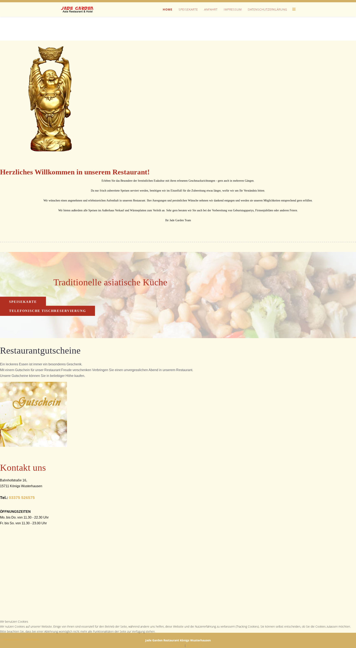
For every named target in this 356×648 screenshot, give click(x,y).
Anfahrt (211, 9)
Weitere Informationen (169, 645)
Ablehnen (32, 639)
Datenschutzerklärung (267, 9)
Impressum (233, 9)
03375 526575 (22, 497)
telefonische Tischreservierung (47, 311)
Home (167, 9)
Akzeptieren (11, 639)
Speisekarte (188, 9)
